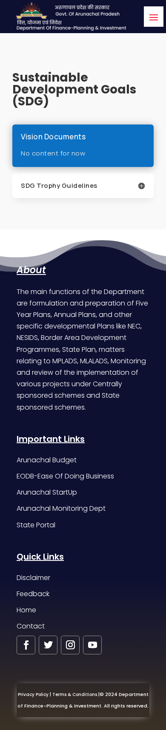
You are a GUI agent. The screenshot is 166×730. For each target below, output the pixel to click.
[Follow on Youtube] (92, 645)
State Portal (36, 525)
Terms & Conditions (74, 694)
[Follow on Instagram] (70, 645)
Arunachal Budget (47, 460)
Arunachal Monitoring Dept (61, 508)
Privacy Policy (33, 694)
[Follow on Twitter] (48, 645)
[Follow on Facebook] (26, 645)
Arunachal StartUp (47, 492)
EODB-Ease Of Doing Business (65, 476)
